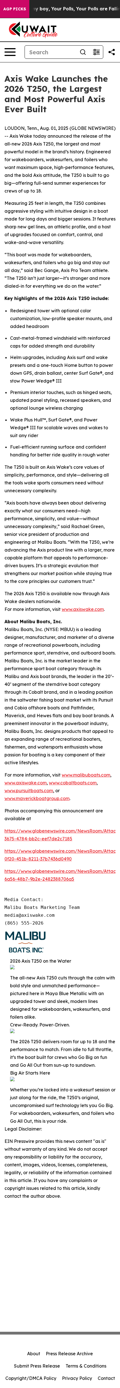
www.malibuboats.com (86, 775)
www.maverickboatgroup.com (36, 798)
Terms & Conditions (86, 1366)
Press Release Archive (69, 1353)
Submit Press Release (37, 1366)
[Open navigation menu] (10, 52)
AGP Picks (14, 8)
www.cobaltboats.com (73, 783)
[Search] (83, 52)
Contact (106, 1378)
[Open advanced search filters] (96, 52)
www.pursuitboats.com (28, 790)
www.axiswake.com (83, 609)
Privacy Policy (77, 1378)
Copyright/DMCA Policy (30, 1378)
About (33, 1353)
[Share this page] (112, 52)
